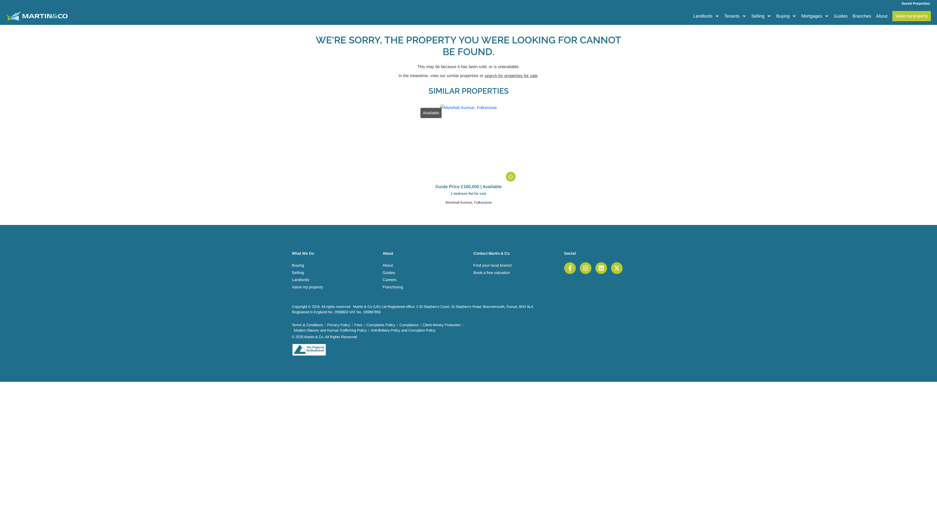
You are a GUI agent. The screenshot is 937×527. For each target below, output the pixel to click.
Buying (783, 16)
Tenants (732, 16)
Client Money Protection (442, 325)
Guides (841, 16)
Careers (390, 280)
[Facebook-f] (570, 268)
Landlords (703, 16)
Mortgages (811, 16)
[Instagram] (585, 268)
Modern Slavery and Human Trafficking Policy (330, 330)
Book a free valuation (491, 273)
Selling (757, 16)
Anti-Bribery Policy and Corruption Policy (403, 330)
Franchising (393, 287)
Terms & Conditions (307, 325)
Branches (862, 16)
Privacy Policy (338, 325)
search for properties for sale (511, 75)
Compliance (408, 325)
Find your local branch (492, 265)
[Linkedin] (601, 268)
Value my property (307, 287)
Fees (358, 325)
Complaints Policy (381, 325)
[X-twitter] (617, 268)
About (881, 16)
